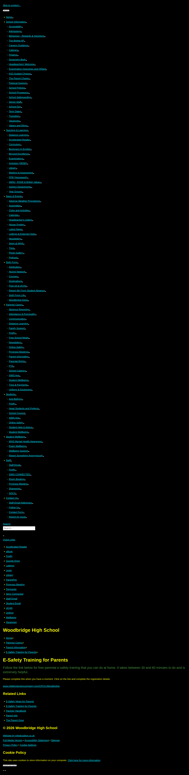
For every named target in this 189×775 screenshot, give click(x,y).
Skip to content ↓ (12, 5)
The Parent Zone (15, 720)
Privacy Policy (10, 745)
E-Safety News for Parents (20, 701)
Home (9, 638)
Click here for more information (84, 760)
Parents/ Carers (14, 642)
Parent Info (12, 715)
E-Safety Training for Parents (21, 652)
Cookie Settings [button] (28, 745)
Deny (10, 765)
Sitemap (55, 740)
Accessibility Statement (37, 740)
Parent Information (16, 647)
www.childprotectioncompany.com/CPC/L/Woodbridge (31, 686)
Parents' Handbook (16, 711)
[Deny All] (5, 770)
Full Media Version (13, 740)
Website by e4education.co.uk (19, 735)
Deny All (14, 765)
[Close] (3, 770)
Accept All (6, 765)
